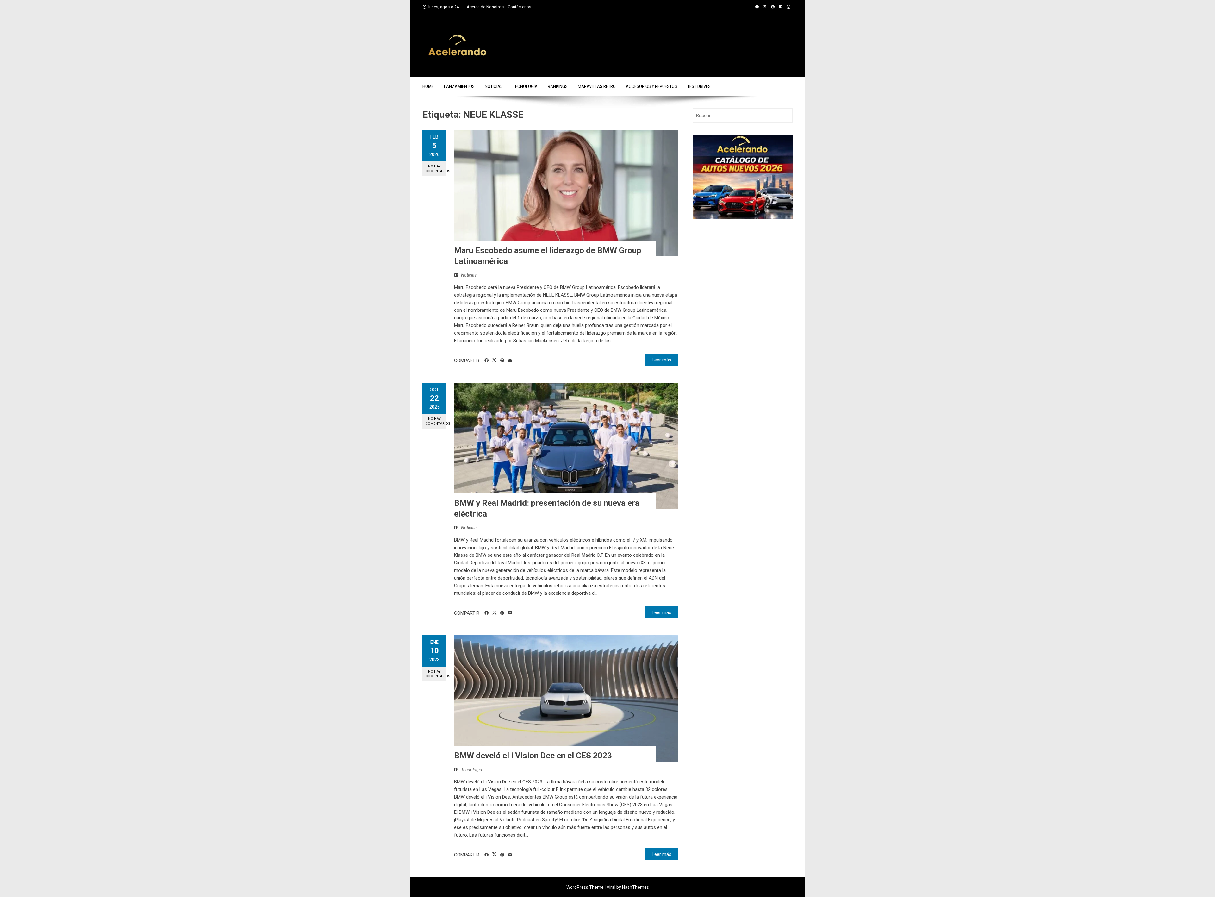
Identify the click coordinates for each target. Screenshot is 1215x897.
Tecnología (525, 86)
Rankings (558, 86)
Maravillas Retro (597, 86)
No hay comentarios (436, 168)
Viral (611, 887)
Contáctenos (519, 6)
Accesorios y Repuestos (651, 86)
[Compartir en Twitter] (494, 360)
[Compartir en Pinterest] (502, 360)
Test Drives (699, 86)
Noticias (494, 86)
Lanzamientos (459, 86)
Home (428, 86)
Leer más (661, 360)
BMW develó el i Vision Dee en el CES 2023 (533, 755)
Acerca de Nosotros (485, 6)
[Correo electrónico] (510, 360)
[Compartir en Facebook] (486, 360)
